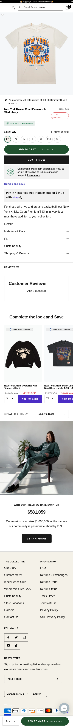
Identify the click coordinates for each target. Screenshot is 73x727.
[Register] (56, 679)
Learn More (36, 538)
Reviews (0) (11, 267)
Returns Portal (49, 581)
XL (41, 139)
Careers (9, 610)
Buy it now (36, 159)
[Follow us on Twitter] (16, 637)
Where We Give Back (17, 589)
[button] (64, 708)
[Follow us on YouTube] (8, 646)
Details (8, 223)
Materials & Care (14, 231)
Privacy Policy (49, 610)
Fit (5, 238)
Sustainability (12, 246)
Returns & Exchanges (54, 575)
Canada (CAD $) (16, 693)
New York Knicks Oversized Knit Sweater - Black (20, 387)
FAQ (43, 567)
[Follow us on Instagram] (24, 637)
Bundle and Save (14, 183)
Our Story (10, 567)
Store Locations (14, 603)
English (37, 693)
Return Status (48, 589)
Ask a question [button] (36, 290)
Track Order (47, 596)
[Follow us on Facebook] (8, 637)
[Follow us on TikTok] (16, 646)
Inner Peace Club (15, 581)
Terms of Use (48, 603)
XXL (49, 139)
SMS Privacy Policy (52, 617)
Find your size (60, 131)
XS (7, 139)
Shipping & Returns (16, 253)
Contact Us (11, 617)
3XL (58, 139)
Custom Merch (13, 575)
